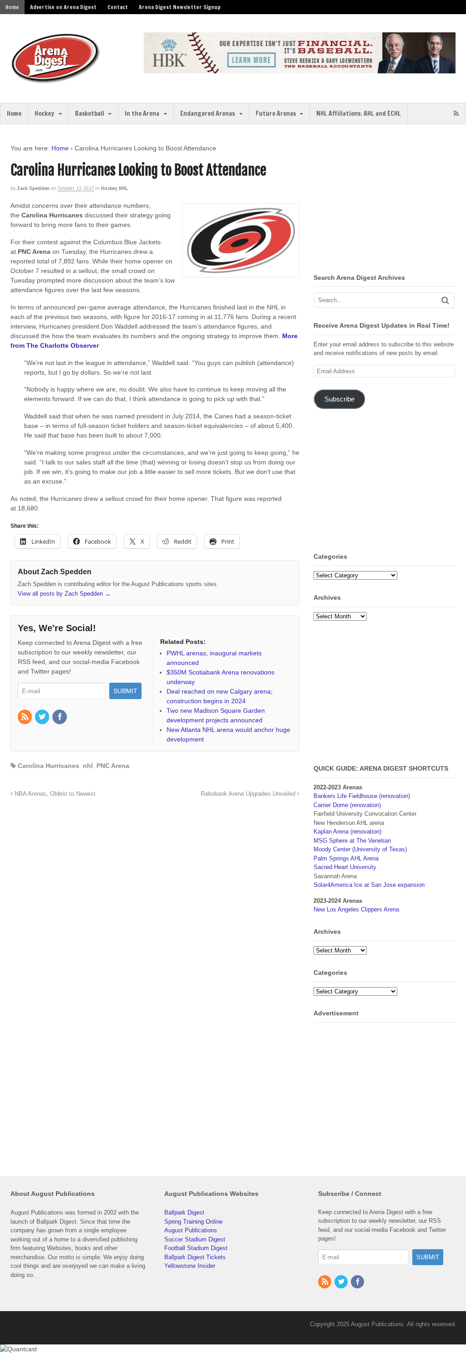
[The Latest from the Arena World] (55, 79)
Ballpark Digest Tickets (195, 1257)
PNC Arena (112, 765)
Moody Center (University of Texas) (360, 849)
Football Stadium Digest (196, 1248)
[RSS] (25, 717)
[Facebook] (60, 717)
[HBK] (300, 69)
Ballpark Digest (184, 1212)
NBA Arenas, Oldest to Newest (54, 794)
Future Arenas (276, 113)
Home (12, 7)
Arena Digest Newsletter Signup (180, 7)
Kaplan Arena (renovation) (347, 831)
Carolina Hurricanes (48, 765)
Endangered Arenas (207, 113)
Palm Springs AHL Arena (346, 858)
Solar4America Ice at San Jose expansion (369, 884)
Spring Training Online (193, 1221)
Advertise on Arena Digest (63, 7)
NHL (123, 188)
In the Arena (142, 113)
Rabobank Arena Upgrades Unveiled (249, 794)
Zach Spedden (33, 188)
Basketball (89, 113)
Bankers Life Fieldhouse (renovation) (362, 796)
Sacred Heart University (345, 867)
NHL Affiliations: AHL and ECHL (358, 113)
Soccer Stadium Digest (194, 1239)
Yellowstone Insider (189, 1265)
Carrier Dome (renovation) (347, 805)
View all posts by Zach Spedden (64, 593)
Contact (117, 7)
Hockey (44, 113)
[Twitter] (43, 717)
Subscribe (339, 399)
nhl (88, 765)
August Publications (190, 1230)
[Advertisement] (390, 200)
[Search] (445, 300)
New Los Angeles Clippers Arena (356, 909)
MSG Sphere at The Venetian (352, 840)
